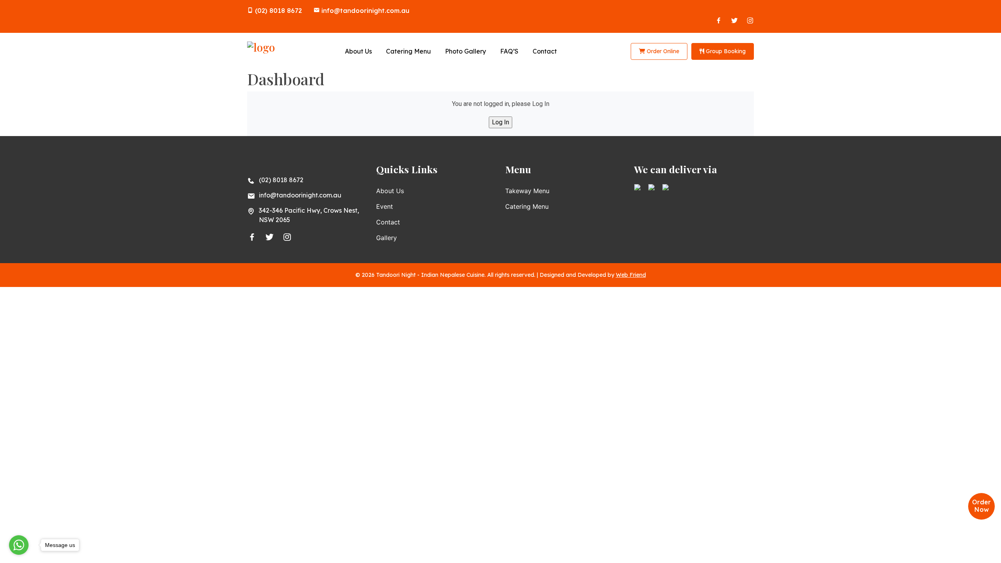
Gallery (386, 238)
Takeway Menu (527, 191)
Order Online (662, 51)
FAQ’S (509, 51)
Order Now (981, 505)
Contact (545, 51)
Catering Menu (408, 51)
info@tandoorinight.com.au (365, 10)
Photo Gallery (465, 51)
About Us (358, 51)
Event (384, 206)
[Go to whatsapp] (19, 545)
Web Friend (631, 274)
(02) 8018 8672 (278, 10)
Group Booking (725, 51)
